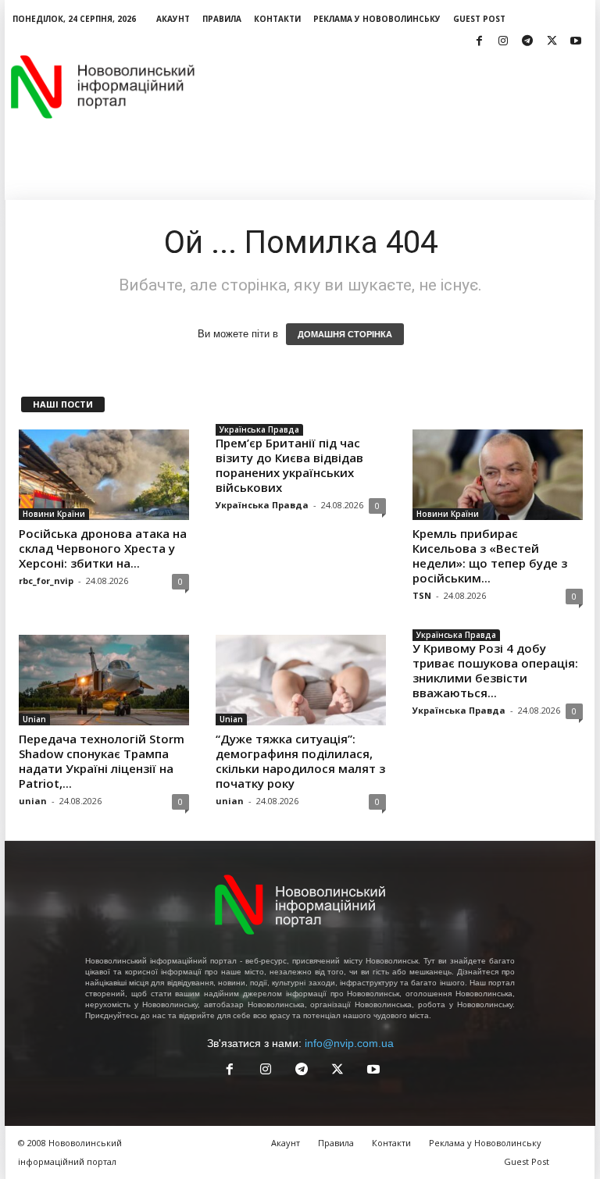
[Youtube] (575, 41)
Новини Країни (54, 513)
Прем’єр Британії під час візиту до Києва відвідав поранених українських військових (289, 465)
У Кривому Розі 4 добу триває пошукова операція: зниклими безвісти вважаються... (495, 670)
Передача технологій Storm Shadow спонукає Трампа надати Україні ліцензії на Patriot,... (101, 761)
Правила (221, 18)
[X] (551, 41)
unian (33, 801)
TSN (421, 595)
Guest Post (479, 18)
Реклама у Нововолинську (377, 18)
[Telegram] (527, 41)
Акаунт (173, 18)
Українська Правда (259, 429)
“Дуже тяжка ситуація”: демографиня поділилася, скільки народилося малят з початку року (300, 761)
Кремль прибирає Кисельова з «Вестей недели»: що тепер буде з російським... (489, 555)
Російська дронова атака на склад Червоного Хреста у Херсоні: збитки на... (103, 548)
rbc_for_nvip (46, 580)
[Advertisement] (397, 86)
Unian (34, 719)
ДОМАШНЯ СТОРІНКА (345, 334)
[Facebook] (479, 41)
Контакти (277, 18)
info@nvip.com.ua (349, 1043)
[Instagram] (503, 41)
